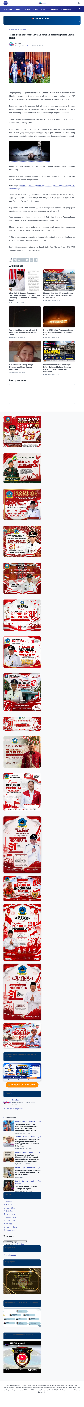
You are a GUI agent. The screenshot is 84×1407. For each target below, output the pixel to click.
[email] (35, 260)
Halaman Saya (11, 1227)
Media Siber (10, 1208)
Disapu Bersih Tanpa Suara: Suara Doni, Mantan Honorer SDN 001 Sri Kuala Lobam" (27, 1173)
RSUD (31, 1152)
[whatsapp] (23, 260)
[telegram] (27, 260)
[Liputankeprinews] (42, 3)
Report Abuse (10, 1217)
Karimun (18, 1121)
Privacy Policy (11, 1214)
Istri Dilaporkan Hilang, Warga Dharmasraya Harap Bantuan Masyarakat (21, 367)
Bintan (17, 1167)
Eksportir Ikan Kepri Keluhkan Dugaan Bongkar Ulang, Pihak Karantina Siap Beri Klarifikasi (58, 295)
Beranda (8, 1202)
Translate (20, 1244)
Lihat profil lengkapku (14, 1109)
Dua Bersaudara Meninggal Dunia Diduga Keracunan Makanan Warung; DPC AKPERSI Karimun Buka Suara (27, 1143)
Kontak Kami (10, 1221)
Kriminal (32, 1121)
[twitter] (19, 260)
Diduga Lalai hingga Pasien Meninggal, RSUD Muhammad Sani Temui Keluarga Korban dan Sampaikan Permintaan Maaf (27, 1158)
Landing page (10, 1255)
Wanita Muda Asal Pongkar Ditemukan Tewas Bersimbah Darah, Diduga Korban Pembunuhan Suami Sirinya (26, 1127)
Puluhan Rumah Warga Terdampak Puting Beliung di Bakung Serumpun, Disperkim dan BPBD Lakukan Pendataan (57, 368)
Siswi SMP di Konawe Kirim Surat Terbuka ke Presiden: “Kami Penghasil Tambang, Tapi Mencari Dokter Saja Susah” (24, 296)
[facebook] (14, 260)
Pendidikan (31, 1167)
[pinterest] (31, 260)
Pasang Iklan (10, 1230)
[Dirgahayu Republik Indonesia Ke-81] (22, 844)
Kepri (25, 1121)
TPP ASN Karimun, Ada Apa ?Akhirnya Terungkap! (26, 1188)
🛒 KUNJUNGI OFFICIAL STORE (22, 1085)
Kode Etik (9, 1211)
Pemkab (18, 1184)
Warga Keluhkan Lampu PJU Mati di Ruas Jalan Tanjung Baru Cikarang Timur (23, 332)
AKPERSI (18, 1137)
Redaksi (15, 1100)
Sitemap (8, 1224)
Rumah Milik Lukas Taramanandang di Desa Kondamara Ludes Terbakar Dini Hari (58, 332)
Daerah (17, 1181)
